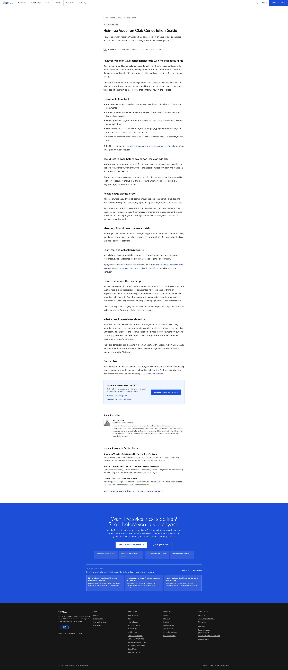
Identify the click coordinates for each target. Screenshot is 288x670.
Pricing (48, 3)
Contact (166, 622)
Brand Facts (132, 649)
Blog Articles (133, 615)
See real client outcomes (156, 554)
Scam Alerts (132, 629)
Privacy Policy (225, 665)
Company (82, 3)
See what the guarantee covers (119, 399)
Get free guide (277, 3)
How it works (22, 3)
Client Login (202, 615)
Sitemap (205, 665)
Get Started (157, 374)
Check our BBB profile (180, 554)
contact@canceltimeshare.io (209, 636)
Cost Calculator (134, 625)
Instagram (71, 633)
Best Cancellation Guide (137, 642)
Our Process (98, 619)
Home (106, 18)
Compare (58, 3)
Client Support (133, 622)
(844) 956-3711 (203, 633)
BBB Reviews (168, 629)
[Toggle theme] (257, 3)
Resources (69, 3)
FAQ (129, 619)
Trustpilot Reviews (170, 632)
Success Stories (169, 636)
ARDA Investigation (135, 636)
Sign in (264, 3)
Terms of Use (214, 665)
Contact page (203, 639)
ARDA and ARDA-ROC (136, 639)
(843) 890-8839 (162, 545)
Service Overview (99, 622)
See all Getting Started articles (117, 491)
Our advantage (36, 3)
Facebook (62, 633)
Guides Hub (132, 632)
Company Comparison (136, 646)
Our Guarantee (168, 625)
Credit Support (98, 625)
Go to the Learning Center (148, 491)
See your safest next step (164, 392)
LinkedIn (80, 633)
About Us (166, 619)
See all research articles (192, 571)
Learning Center (116, 18)
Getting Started (130, 18)
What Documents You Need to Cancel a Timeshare (153, 146)
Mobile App (202, 622)
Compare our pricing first (117, 396)
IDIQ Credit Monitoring (206, 619)
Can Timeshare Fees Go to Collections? (132, 268)
